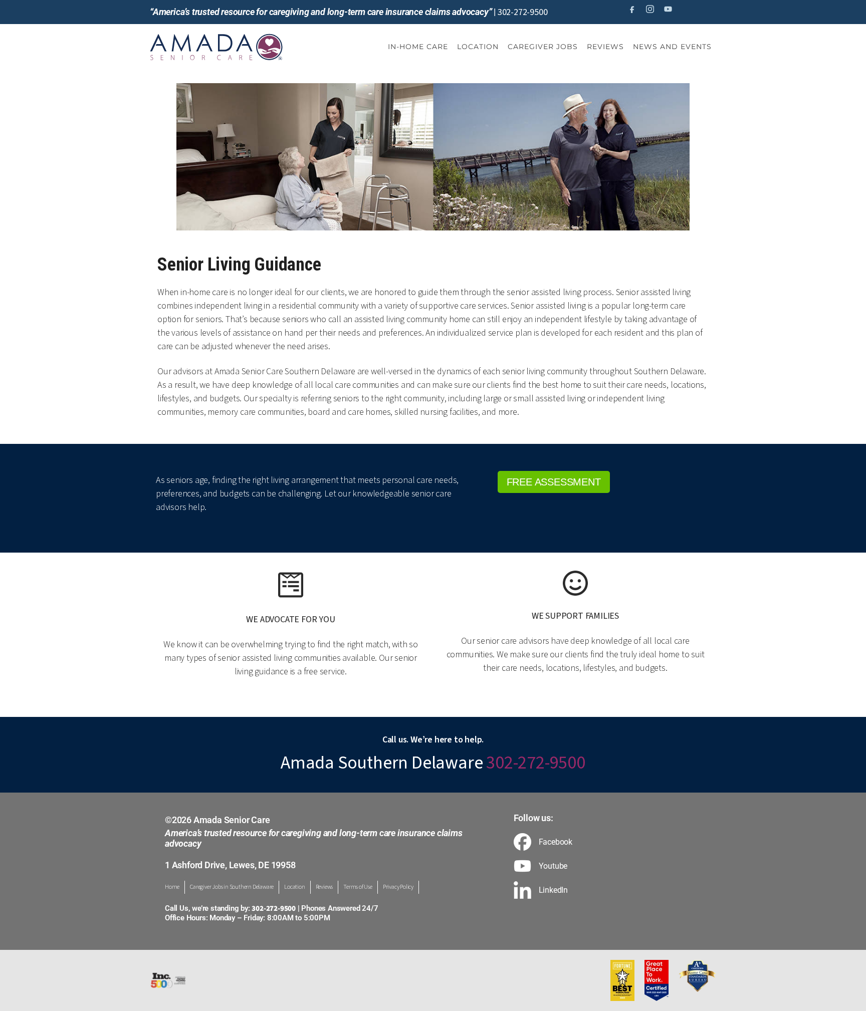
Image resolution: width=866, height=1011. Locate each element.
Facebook (555, 842)
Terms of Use (357, 887)
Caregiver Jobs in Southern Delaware (232, 887)
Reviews (324, 887)
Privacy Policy (398, 887)
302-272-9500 (523, 12)
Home (172, 887)
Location (294, 887)
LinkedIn (553, 890)
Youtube (553, 866)
